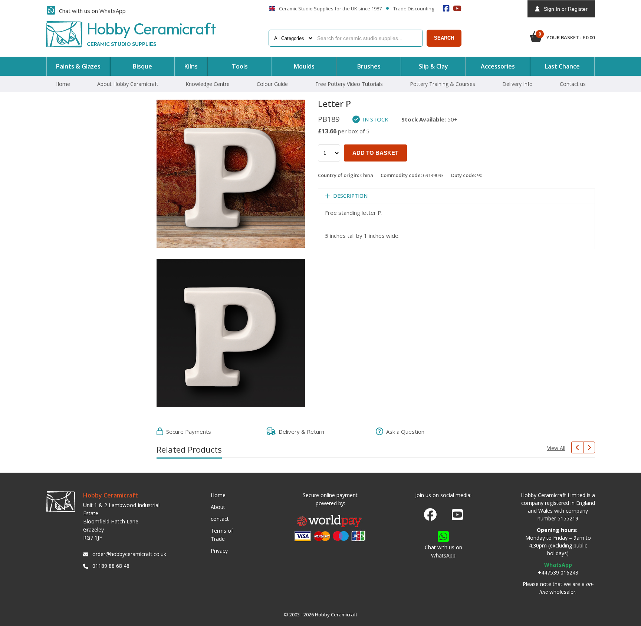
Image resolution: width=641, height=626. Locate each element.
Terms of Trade (222, 534)
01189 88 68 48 (110, 565)
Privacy (219, 550)
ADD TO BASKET (375, 153)
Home (62, 83)
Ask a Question (403, 431)
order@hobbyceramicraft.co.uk (128, 553)
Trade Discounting (413, 9)
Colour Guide (272, 83)
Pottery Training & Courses (442, 83)
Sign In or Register (563, 9)
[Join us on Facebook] (430, 515)
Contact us (573, 83)
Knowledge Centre (207, 83)
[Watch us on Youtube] (457, 517)
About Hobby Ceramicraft (127, 83)
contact (220, 518)
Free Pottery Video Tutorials (349, 83)
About (218, 506)
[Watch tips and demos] (457, 8)
